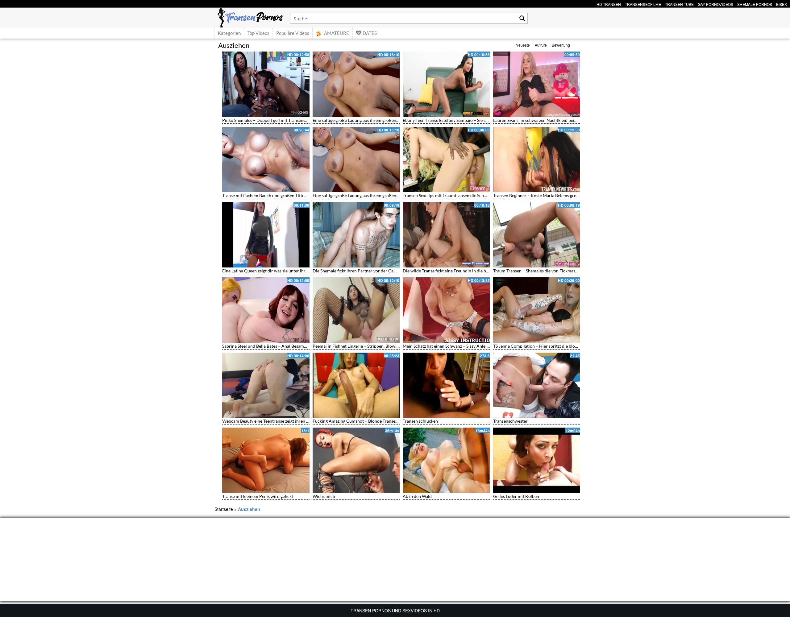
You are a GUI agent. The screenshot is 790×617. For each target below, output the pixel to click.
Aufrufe (541, 45)
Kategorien (229, 33)
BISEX (781, 3)
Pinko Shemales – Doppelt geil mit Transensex (266, 120)
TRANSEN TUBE (679, 3)
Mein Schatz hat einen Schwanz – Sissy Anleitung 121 (453, 346)
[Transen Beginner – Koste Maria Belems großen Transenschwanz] (536, 159)
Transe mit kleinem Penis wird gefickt (257, 496)
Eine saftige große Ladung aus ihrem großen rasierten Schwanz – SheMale (383, 120)
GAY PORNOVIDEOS (715, 3)
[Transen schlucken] (446, 385)
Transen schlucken (420, 421)
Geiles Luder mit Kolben (516, 496)
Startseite (223, 509)
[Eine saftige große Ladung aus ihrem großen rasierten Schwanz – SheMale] (356, 84)
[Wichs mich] (356, 460)
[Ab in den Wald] (446, 460)
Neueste (523, 45)
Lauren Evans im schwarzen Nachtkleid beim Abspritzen (546, 120)
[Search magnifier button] (522, 18)
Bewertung (561, 45)
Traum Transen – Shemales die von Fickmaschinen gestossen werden (558, 270)
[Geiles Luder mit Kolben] (536, 460)
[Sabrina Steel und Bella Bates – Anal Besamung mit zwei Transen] (266, 310)
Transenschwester (510, 421)
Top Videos (258, 33)
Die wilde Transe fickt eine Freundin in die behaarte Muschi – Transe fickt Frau (477, 270)
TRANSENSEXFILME (643, 3)
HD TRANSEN (609, 3)
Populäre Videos (292, 33)
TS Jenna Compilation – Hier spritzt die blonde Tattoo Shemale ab (555, 346)
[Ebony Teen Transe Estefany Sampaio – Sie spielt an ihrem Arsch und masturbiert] (446, 84)
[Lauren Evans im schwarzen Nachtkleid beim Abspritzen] (536, 84)
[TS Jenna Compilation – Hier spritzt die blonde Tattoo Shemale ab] (536, 310)
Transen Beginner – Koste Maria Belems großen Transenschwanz (554, 195)
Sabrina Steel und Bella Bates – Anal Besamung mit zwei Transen (283, 346)
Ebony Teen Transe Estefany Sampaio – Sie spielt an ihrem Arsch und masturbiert (479, 120)
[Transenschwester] (536, 385)
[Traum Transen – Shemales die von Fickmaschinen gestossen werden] (536, 234)
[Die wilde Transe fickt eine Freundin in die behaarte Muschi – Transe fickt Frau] (446, 234)
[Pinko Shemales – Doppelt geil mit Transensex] (266, 84)
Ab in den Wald (417, 496)
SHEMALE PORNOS (754, 3)
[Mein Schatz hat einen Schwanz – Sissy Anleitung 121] (446, 310)
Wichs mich (324, 496)
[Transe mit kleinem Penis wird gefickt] (266, 460)
